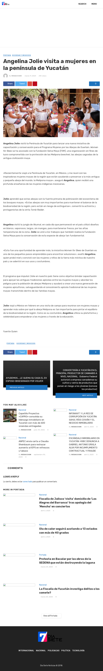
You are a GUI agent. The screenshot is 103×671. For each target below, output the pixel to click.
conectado (27, 481)
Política (65, 650)
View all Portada (50, 616)
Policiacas (53, 650)
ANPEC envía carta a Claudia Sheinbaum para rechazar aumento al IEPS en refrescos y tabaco (34, 446)
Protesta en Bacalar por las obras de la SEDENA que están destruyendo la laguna (67, 560)
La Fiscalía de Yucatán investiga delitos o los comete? (69, 590)
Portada (7, 55)
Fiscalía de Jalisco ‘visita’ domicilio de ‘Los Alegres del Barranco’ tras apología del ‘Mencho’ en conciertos (67, 502)
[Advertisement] (51, 28)
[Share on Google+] (29, 83)
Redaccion (17, 76)
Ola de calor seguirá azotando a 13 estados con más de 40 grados (68, 530)
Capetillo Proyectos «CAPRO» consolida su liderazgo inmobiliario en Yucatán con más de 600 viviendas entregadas (32, 419)
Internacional (26, 650)
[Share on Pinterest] (35, 83)
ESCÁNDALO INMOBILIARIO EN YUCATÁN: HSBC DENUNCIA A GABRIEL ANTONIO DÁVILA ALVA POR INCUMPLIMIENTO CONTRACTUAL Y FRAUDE (84, 444)
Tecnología (78, 650)
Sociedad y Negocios (21, 55)
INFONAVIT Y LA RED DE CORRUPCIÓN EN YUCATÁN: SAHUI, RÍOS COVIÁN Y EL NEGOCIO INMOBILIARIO (83, 418)
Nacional (22, 410)
